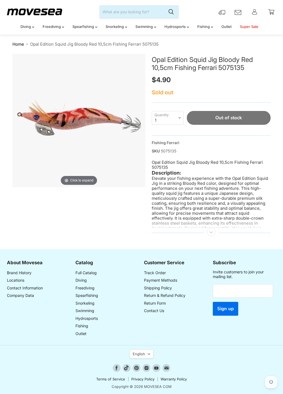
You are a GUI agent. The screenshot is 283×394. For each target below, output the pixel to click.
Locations (15, 280)
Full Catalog (86, 272)
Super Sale (249, 26)
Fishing (204, 26)
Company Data (20, 295)
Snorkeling (115, 26)
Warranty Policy (174, 379)
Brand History (19, 272)
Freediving (52, 26)
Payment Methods (160, 280)
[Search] (171, 12)
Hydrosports (175, 26)
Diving (26, 26)
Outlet (226, 26)
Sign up (225, 308)
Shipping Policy (158, 288)
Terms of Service (110, 379)
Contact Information (25, 288)
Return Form (155, 303)
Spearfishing (83, 26)
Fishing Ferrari (165, 142)
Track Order (155, 272)
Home (18, 44)
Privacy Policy (142, 379)
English (139, 354)
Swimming (144, 26)
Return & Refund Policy (164, 295)
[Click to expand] (78, 120)
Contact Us (154, 310)
